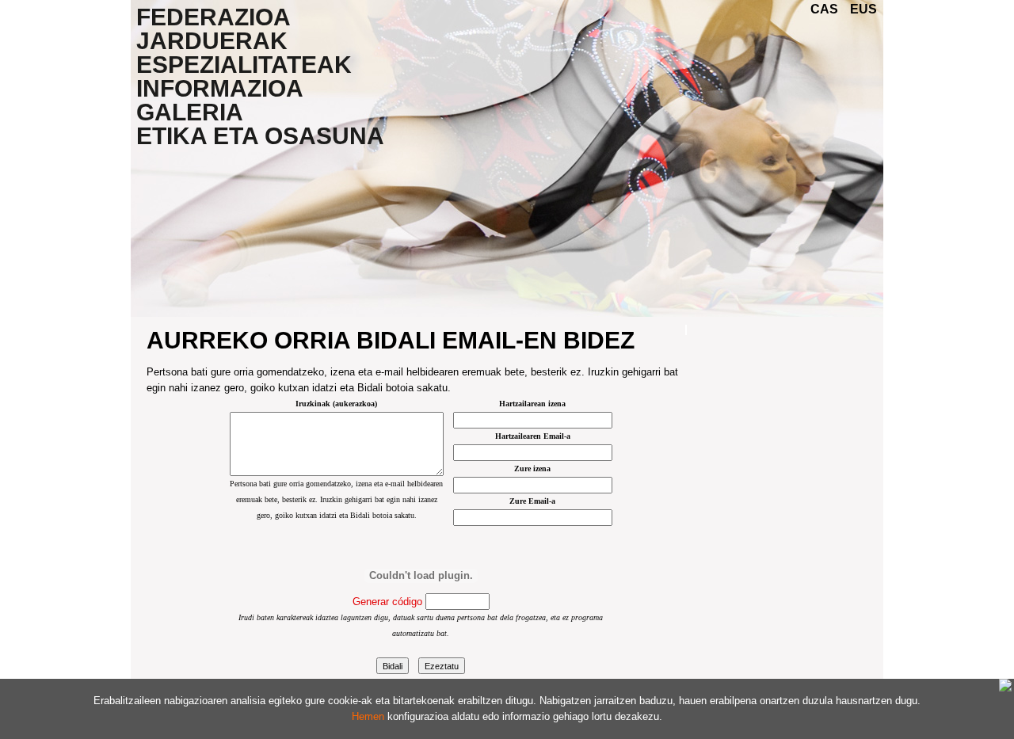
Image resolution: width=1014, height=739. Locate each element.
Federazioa (213, 17)
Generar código (387, 602)
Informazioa (219, 89)
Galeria (189, 112)
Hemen (368, 716)
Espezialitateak (244, 65)
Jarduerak (212, 41)
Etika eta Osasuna (260, 136)
